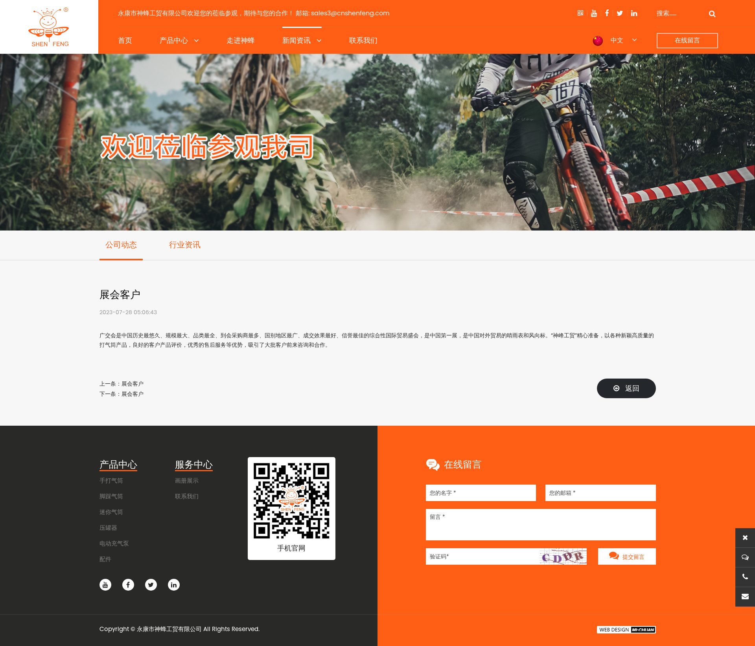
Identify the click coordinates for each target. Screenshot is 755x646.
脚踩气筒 (111, 496)
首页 (125, 40)
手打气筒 (111, 480)
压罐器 (108, 527)
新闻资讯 (296, 40)
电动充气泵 (114, 543)
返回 (631, 388)
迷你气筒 (111, 512)
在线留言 (687, 40)
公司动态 (121, 245)
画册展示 (187, 480)
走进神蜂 (240, 40)
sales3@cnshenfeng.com (350, 13)
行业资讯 (185, 245)
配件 (105, 559)
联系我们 (363, 40)
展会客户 (133, 384)
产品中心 (174, 40)
